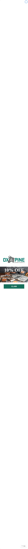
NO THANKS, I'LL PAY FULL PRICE (14, 292)
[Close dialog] (26, 2)
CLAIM (14, 286)
